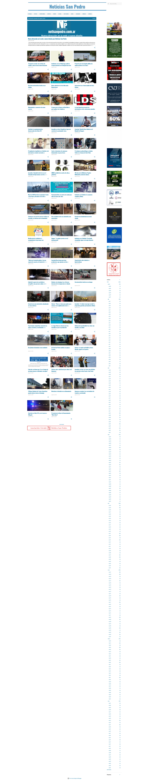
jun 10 (110, 413)
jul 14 (109, 337)
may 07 (110, 488)
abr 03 (110, 563)
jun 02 (110, 430)
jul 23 (109, 318)
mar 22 (110, 591)
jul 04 (109, 359)
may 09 (110, 484)
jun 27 (110, 376)
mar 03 (110, 632)
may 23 (110, 453)
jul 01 (109, 365)
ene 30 (110, 705)
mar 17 (110, 602)
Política (35, 13)
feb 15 (110, 668)
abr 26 (110, 514)
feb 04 (110, 692)
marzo (109, 570)
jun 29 (110, 372)
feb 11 (110, 677)
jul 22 (109, 320)
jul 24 (109, 316)
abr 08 (110, 552)
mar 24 (110, 587)
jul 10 (109, 346)
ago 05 (110, 288)
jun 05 (110, 423)
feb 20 (110, 658)
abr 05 (110, 559)
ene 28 (110, 709)
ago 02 (110, 294)
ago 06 (110, 286)
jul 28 (109, 307)
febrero (109, 638)
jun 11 (109, 410)
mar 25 (110, 585)
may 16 (110, 469)
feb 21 (110, 656)
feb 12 (110, 675)
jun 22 (110, 387)
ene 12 (110, 744)
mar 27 (110, 580)
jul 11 (109, 344)
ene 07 (110, 754)
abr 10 (110, 548)
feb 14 (110, 671)
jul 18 (109, 329)
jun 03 (110, 428)
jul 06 (109, 355)
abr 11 (110, 546)
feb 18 (110, 662)
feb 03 (110, 694)
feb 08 (110, 683)
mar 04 (110, 630)
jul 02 (109, 363)
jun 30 (110, 370)
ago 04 (110, 290)
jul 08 (109, 350)
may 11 (110, 479)
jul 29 (109, 305)
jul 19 (109, 327)
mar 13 (110, 610)
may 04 (110, 494)
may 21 (110, 458)
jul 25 (109, 314)
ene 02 (110, 765)
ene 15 (110, 737)
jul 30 (109, 303)
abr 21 (110, 524)
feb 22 (110, 653)
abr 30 (110, 505)
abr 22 (110, 522)
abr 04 (110, 561)
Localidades (78, 13)
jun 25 (110, 380)
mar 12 (110, 613)
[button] (94, 48)
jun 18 (110, 395)
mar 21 (110, 593)
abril (108, 503)
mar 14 (110, 608)
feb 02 (110, 696)
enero (109, 701)
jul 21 (109, 322)
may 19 (110, 462)
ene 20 (110, 726)
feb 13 (110, 673)
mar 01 (110, 636)
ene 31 (110, 703)
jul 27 (109, 309)
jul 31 (109, 301)
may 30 (110, 438)
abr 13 (110, 542)
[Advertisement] (101, 38)
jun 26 (110, 378)
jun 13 (110, 406)
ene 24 (110, 718)
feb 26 (110, 645)
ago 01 (110, 297)
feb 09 (110, 681)
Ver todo (94, 18)
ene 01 (110, 767)
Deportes (49, 13)
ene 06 (110, 757)
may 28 (110, 443)
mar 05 (110, 628)
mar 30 (110, 574)
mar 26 (110, 582)
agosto (109, 284)
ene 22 (110, 722)
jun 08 (110, 417)
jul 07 (109, 352)
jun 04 (110, 426)
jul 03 (109, 361)
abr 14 (110, 539)
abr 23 (110, 520)
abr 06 (110, 557)
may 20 (110, 460)
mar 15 (110, 606)
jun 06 (110, 421)
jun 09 (110, 415)
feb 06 (110, 688)
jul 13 (109, 340)
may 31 (110, 436)
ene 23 (110, 720)
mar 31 (110, 572)
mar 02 (110, 634)
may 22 (110, 456)
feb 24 (110, 649)
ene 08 (110, 752)
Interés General (42, 13)
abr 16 (110, 535)
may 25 (110, 449)
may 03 (110, 496)
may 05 (110, 492)
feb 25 (110, 647)
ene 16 (110, 735)
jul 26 (109, 312)
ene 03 (110, 763)
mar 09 (110, 619)
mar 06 (110, 625)
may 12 (110, 477)
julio (108, 299)
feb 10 (110, 679)
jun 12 (110, 408)
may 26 (110, 447)
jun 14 (110, 404)
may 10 (110, 481)
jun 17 (110, 398)
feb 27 (110, 643)
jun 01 (110, 432)
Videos (72, 13)
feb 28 (110, 640)
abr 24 (110, 518)
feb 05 (110, 690)
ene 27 (110, 711)
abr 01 (110, 567)
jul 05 (109, 357)
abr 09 (110, 550)
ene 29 (110, 707)
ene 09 (110, 750)
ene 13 (110, 741)
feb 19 (110, 660)
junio (108, 368)
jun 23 (110, 385)
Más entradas (62, 424)
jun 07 (110, 419)
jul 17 (109, 331)
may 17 (110, 466)
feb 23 (110, 651)
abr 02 (110, 565)
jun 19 (110, 393)
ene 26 (110, 714)
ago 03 (110, 292)
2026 (108, 282)
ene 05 (110, 759)
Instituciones (66, 13)
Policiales (30, 13)
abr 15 (110, 537)
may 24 (110, 451)
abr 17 (110, 533)
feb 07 (110, 686)
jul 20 (109, 325)
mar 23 (110, 589)
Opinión (54, 13)
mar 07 (110, 623)
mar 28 (110, 578)
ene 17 (110, 733)
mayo (108, 434)
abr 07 (110, 554)
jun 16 (110, 400)
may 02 (110, 499)
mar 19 (110, 597)
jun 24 (110, 383)
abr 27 (110, 512)
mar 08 (110, 621)
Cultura (59, 13)
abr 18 (110, 531)
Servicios (90, 13)
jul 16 (109, 333)
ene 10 (110, 748)
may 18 (110, 464)
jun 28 (110, 374)
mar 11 (110, 615)
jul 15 (109, 335)
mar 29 (110, 576)
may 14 (110, 473)
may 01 (110, 501)
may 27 (110, 445)
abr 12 (110, 544)
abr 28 (110, 509)
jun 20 (110, 391)
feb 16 (110, 666)
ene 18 (110, 731)
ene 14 (110, 739)
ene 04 (110, 761)
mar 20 (110, 595)
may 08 (110, 486)
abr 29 (110, 507)
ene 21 (110, 724)
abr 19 (110, 529)
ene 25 (110, 716)
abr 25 (110, 516)
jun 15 (110, 402)
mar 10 (110, 617)
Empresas (84, 13)
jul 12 (109, 342)
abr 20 (110, 527)
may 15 (110, 471)
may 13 (110, 475)
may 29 (110, 441)
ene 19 (110, 729)
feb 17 (110, 664)
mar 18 (110, 600)
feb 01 (110, 698)
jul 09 (109, 348)
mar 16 (110, 604)
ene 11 (110, 746)
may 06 (110, 490)
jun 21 (110, 389)
